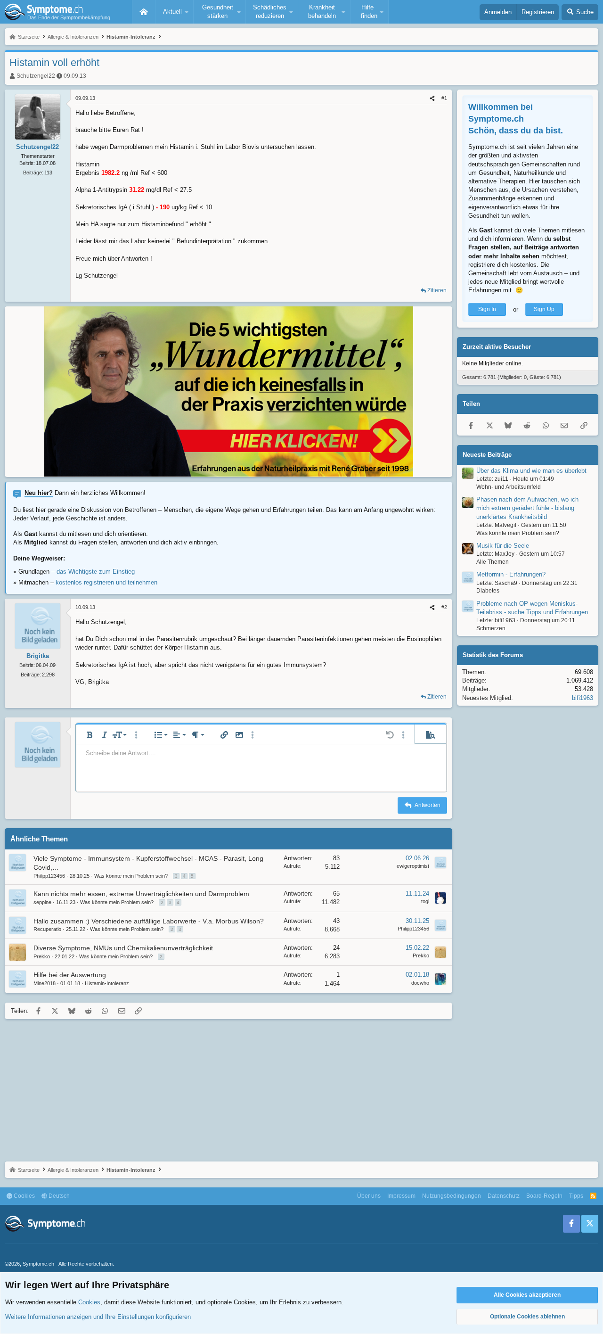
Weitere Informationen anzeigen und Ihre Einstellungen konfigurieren (98, 1316)
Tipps (576, 1196)
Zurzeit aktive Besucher (497, 347)
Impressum (401, 1196)
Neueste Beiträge (487, 454)
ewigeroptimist (413, 866)
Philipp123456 (49, 876)
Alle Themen (492, 562)
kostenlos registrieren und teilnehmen (106, 582)
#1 (444, 98)
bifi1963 (582, 697)
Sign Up (544, 309)
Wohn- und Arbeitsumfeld (508, 487)
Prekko (41, 956)
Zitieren (437, 290)
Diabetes (487, 591)
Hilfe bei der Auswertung (69, 975)
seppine (42, 902)
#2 (444, 607)
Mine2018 (44, 983)
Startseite (143, 12)
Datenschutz (504, 1196)
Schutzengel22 (35, 76)
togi (425, 901)
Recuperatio (47, 929)
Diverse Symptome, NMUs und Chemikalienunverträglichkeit (123, 948)
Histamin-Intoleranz (107, 983)
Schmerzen (490, 629)
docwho (420, 983)
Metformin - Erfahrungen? (511, 574)
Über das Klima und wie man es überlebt (531, 470)
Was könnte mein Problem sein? (131, 876)
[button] (174, 12)
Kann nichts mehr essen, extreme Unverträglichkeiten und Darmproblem (141, 894)
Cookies (23, 1196)
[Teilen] (432, 98)
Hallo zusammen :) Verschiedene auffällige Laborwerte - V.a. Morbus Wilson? (148, 921)
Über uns (369, 1196)
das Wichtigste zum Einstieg (96, 571)
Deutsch (58, 1196)
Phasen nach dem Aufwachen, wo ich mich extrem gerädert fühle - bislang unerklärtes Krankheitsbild (527, 508)
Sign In (487, 309)
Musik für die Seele (502, 545)
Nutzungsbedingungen (451, 1196)
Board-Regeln (544, 1196)
